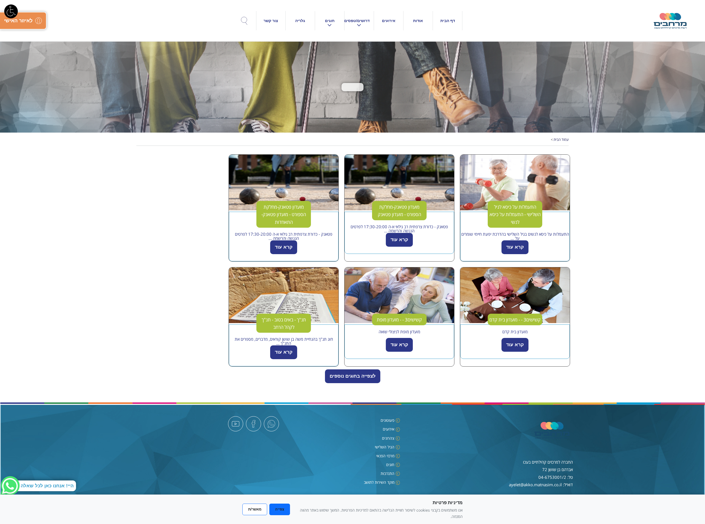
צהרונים (388, 438)
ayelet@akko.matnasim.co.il (535, 484)
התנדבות (387, 473)
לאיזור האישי (18, 20)
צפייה (279, 509)
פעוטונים (387, 420)
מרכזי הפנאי (385, 455)
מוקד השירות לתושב (379, 482)
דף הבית (447, 20)
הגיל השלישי (384, 447)
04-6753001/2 (552, 477)
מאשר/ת (254, 509)
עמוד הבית (561, 139)
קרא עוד (515, 247)
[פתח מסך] (11, 11)
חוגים (330, 20)
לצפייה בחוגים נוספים (353, 376)
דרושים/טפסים (357, 20)
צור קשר (271, 20)
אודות (418, 20)
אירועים (388, 20)
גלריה (300, 20)
